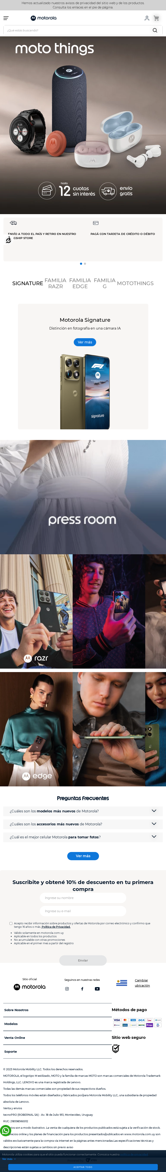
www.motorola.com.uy (139, 1134)
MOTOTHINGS (135, 283)
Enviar (83, 960)
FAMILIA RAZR (55, 283)
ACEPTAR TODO (83, 1167)
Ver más (7, 1159)
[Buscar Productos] (156, 30)
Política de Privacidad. (56, 926)
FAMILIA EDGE (80, 283)
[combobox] (83, 30)
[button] (81, 264)
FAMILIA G (105, 283)
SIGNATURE (27, 283)
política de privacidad (134, 1154)
